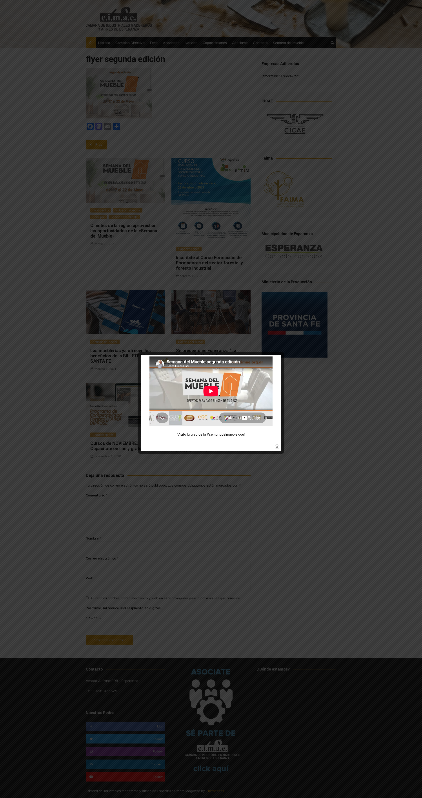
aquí (241, 434)
